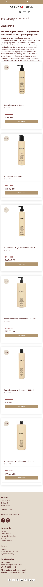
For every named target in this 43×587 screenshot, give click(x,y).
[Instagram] (8, 523)
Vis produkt (21, 121)
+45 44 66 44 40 (9, 567)
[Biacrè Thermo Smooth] (21, 154)
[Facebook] (3, 523)
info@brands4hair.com (10, 514)
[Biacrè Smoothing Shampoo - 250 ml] (21, 367)
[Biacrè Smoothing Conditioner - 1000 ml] (21, 296)
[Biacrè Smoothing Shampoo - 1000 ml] (21, 439)
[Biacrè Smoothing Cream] (21, 83)
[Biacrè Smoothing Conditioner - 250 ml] (21, 225)
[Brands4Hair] (21, 7)
